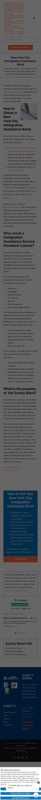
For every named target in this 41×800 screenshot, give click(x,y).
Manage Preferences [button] (20, 798)
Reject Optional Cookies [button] (21, 793)
